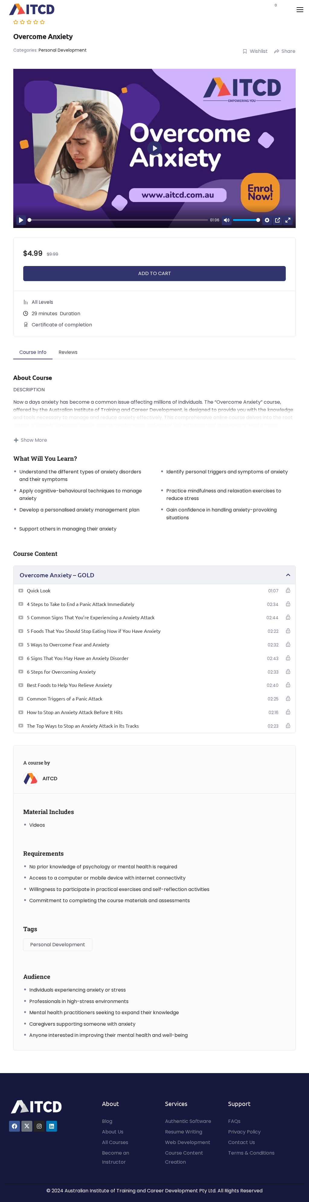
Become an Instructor (115, 1157)
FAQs (234, 1121)
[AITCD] (36, 1106)
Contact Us (241, 1142)
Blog (107, 1121)
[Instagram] (39, 1126)
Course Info (32, 352)
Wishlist (259, 51)
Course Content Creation (184, 1157)
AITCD (50, 778)
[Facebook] (14, 1126)
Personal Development (63, 50)
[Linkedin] (51, 1126)
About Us (112, 1131)
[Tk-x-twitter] (26, 1126)
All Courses (115, 1142)
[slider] (117, 220)
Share (288, 51)
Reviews (68, 352)
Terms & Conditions (251, 1152)
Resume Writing (183, 1131)
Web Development (187, 1142)
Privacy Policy (244, 1131)
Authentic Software (188, 1121)
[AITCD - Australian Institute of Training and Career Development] (31, 9)
